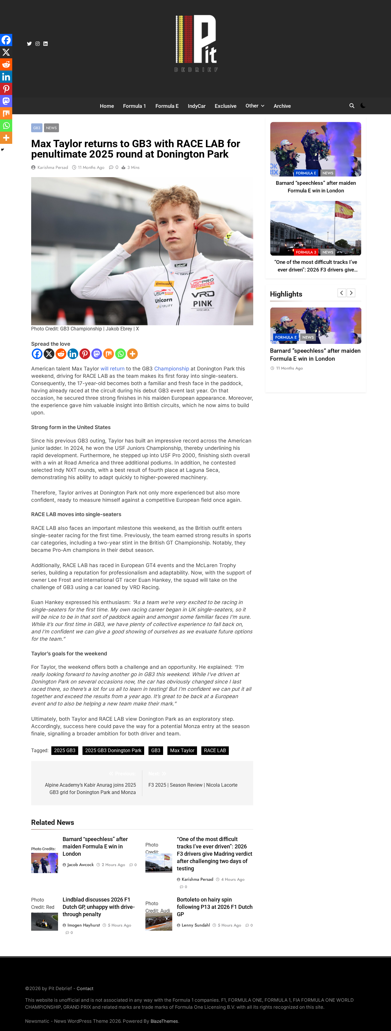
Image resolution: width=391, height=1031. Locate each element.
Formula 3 (306, 252)
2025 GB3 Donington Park (113, 750)
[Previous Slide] (342, 293)
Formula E (167, 106)
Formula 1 (134, 106)
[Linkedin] (73, 353)
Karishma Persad (53, 167)
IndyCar (197, 106)
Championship (171, 369)
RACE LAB (215, 750)
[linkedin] (45, 44)
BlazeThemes (164, 1021)
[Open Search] (351, 105)
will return (112, 369)
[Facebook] (37, 353)
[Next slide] (351, 293)
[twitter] (29, 44)
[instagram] (38, 44)
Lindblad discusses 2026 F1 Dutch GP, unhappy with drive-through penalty (99, 907)
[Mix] (108, 353)
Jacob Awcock (81, 865)
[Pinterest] (84, 353)
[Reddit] (61, 353)
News (51, 127)
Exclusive (225, 106)
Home (107, 106)
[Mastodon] (96, 353)
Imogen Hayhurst (84, 925)
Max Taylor (182, 750)
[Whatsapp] (120, 353)
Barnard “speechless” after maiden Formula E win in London (95, 846)
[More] (132, 353)
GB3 (36, 127)
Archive (282, 106)
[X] (49, 353)
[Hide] (2, 149)
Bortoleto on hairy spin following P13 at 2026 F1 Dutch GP (215, 907)
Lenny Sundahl (196, 925)
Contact (85, 988)
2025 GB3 (64, 750)
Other (252, 106)
